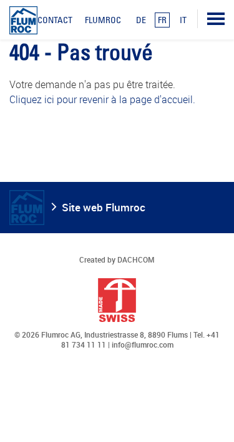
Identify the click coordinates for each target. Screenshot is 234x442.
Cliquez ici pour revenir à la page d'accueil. (102, 99)
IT (183, 20)
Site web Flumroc (103, 207)
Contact (54, 20)
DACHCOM (136, 259)
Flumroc (103, 20)
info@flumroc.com (142, 344)
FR (162, 20)
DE (141, 20)
